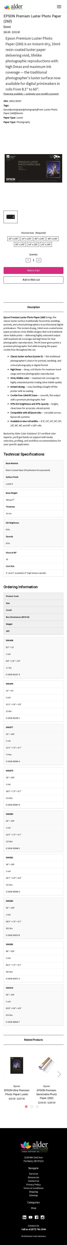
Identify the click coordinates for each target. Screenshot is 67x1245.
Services (33, 1173)
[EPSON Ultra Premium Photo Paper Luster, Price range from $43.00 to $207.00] (16, 1065)
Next (59, 1074)
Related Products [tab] (33, 1039)
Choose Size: (33, 233)
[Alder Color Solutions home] (13, 7)
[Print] (11, 293)
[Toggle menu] (59, 6)
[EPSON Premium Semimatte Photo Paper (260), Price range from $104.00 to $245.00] (46, 1065)
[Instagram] (42, 1217)
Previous (4, 1074)
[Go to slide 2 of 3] (31, 1106)
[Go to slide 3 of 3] (37, 1106)
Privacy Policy (33, 1184)
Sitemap (33, 1195)
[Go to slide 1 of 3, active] (26, 1106)
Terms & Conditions (33, 1188)
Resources (33, 1177)
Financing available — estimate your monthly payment (31, 93)
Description (33, 307)
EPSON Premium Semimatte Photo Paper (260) (46, 1094)
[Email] (5, 293)
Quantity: (33, 254)
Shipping (33, 1191)
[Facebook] (36, 1217)
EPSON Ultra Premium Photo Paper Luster (17, 1092)
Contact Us (33, 1180)
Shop (33, 1208)
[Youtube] (30, 1217)
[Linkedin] (24, 1217)
